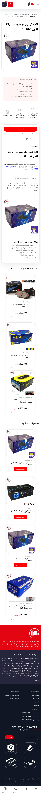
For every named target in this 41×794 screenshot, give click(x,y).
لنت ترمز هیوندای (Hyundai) (21, 14)
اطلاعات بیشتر (20, 469)
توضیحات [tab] (20, 129)
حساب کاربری (5, 792)
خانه (26, 792)
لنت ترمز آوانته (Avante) (25, 302)
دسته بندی (36, 792)
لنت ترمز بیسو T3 (27, 556)
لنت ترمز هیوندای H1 (27, 460)
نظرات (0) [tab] (29, 139)
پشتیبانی (15, 792)
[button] (10, 4)
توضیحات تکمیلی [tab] (27, 134)
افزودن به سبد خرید (11, 317)
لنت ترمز (8, 164)
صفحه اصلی (34, 14)
